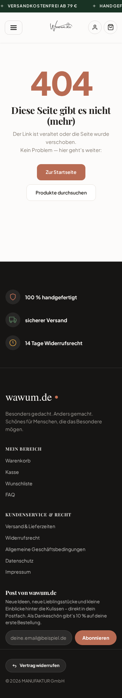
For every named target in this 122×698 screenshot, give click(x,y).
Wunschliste (19, 483)
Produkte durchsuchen (61, 192)
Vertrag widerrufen (40, 665)
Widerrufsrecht (22, 538)
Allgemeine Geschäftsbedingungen (45, 549)
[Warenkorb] (110, 27)
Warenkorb (17, 460)
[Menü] (13, 28)
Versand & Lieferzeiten (30, 526)
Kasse (12, 472)
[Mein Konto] (95, 27)
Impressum (18, 572)
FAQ (10, 494)
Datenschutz (19, 560)
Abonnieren (95, 638)
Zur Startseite (61, 172)
